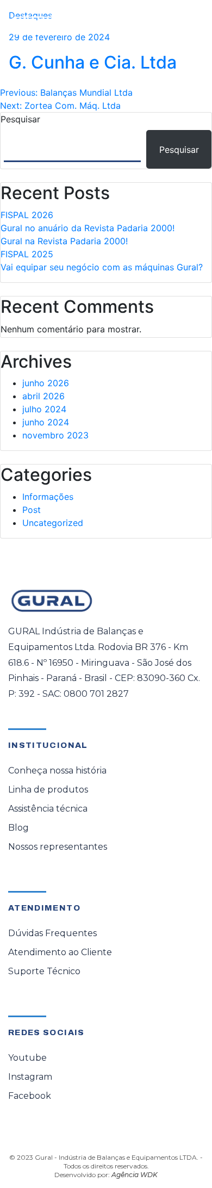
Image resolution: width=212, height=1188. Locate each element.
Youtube (27, 1058)
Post (31, 509)
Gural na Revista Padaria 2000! (64, 241)
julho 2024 (44, 409)
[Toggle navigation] (188, 25)
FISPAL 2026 (27, 214)
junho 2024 (45, 422)
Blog (18, 827)
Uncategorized (52, 522)
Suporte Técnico (44, 971)
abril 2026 (43, 396)
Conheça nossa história (57, 770)
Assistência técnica (48, 808)
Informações (47, 496)
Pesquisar (20, 119)
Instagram (30, 1077)
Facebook (29, 1096)
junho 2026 (45, 383)
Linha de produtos (48, 789)
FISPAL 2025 (27, 254)
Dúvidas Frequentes (52, 933)
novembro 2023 (55, 435)
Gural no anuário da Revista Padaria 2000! (87, 227)
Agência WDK (134, 1175)
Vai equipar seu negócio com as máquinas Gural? (102, 267)
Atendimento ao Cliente (60, 952)
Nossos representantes (57, 846)
